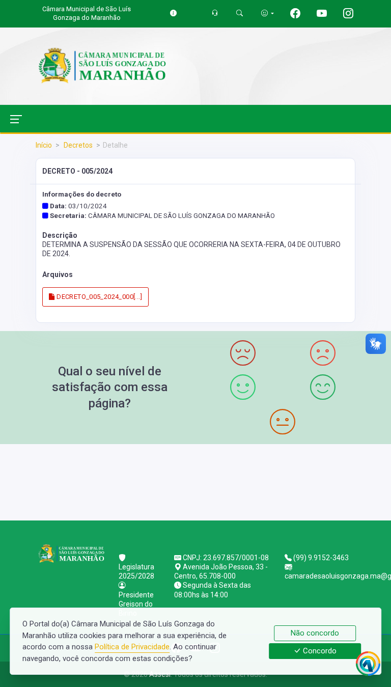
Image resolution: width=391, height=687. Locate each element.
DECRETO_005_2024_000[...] (98, 296)
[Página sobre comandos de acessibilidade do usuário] (267, 13)
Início (44, 145)
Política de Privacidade (132, 646)
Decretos (77, 145)
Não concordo (315, 633)
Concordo (319, 651)
